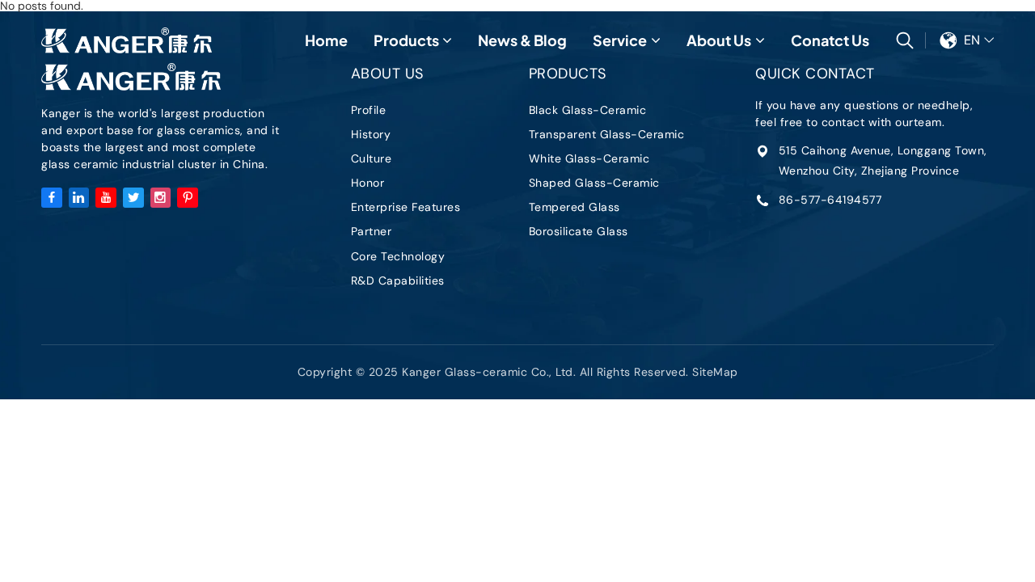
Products (406, 40)
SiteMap (715, 372)
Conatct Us (830, 40)
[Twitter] (133, 198)
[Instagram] (160, 198)
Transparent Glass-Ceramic (607, 134)
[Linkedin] (79, 198)
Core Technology (398, 256)
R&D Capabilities (398, 280)
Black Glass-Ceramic (588, 110)
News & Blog (522, 40)
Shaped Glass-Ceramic (594, 182)
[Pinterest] (187, 198)
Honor (368, 182)
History (371, 134)
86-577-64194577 (830, 199)
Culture (371, 158)
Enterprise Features (406, 207)
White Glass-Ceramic (589, 158)
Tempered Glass (574, 207)
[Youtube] (105, 198)
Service (620, 40)
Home (326, 40)
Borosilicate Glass (578, 231)
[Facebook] (51, 198)
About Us (718, 40)
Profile (369, 110)
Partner (371, 231)
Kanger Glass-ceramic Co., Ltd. (126, 40)
